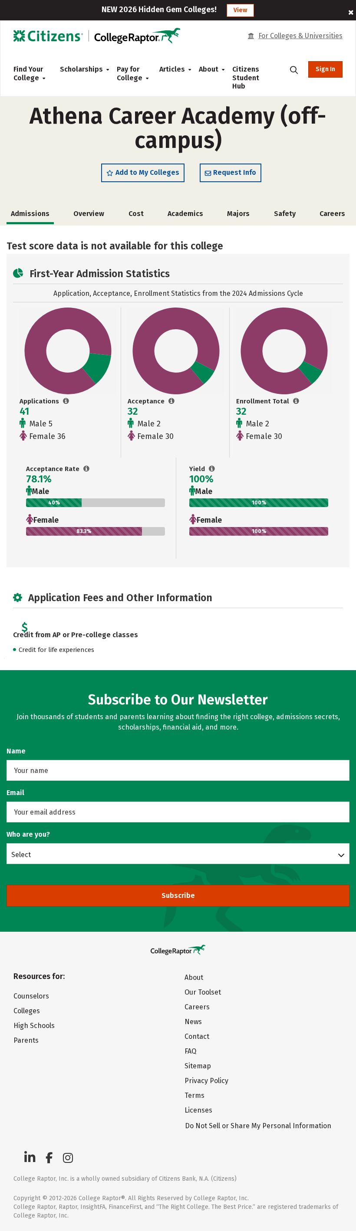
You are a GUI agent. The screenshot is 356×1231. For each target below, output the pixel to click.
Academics (185, 214)
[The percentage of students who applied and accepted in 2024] (86, 469)
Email (15, 793)
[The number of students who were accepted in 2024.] (171, 401)
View (240, 10)
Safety (285, 214)
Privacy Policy (206, 1081)
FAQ (190, 1051)
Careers (332, 214)
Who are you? (28, 834)
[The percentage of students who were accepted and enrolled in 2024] (212, 469)
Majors (238, 214)
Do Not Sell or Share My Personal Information (258, 1126)
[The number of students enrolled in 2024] (296, 401)
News (193, 1022)
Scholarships (81, 69)
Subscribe (178, 895)
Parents (26, 1040)
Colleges (26, 1011)
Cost (136, 214)
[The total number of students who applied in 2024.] (66, 401)
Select (21, 854)
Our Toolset (203, 992)
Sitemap (198, 1066)
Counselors (31, 996)
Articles (172, 69)
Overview (88, 214)
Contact (197, 1036)
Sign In (325, 69)
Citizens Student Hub (245, 77)
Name (16, 751)
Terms (194, 1095)
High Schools (34, 1025)
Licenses (198, 1110)
